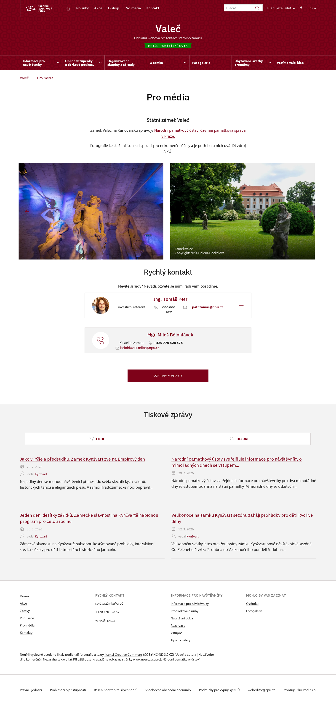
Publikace (27, 618)
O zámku (252, 603)
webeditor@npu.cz (261, 690)
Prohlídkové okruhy (184, 611)
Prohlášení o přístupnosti (68, 690)
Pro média (133, 8)
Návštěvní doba (182, 618)
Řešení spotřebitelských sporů (116, 690)
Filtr (99, 439)
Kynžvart (41, 474)
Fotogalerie (254, 611)
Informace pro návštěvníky (190, 603)
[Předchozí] (27, 211)
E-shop (113, 8)
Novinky (82, 8)
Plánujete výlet (279, 8)
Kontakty (26, 632)
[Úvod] (68, 8)
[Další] (309, 211)
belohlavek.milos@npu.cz (139, 347)
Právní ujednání (31, 690)
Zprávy (25, 610)
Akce (98, 8)
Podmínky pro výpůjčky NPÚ (219, 690)
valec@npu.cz (105, 620)
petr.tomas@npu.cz (207, 307)
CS (311, 8)
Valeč (168, 28)
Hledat (242, 439)
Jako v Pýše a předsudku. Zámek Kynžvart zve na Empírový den (82, 459)
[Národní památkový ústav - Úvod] (39, 8)
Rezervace (178, 625)
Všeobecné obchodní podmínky (168, 690)
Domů (24, 596)
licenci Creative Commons (123, 654)
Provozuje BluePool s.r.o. (299, 690)
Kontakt (152, 8)
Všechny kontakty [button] (168, 376)
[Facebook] (301, 8)
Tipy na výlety (180, 640)
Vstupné (177, 633)
